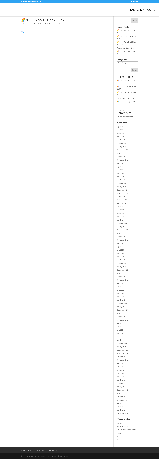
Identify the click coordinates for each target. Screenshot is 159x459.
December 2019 (122, 390)
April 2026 (120, 136)
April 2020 (120, 377)
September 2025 (122, 160)
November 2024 (122, 193)
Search (134, 70)
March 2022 (121, 300)
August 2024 (121, 203)
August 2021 (121, 323)
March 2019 (121, 410)
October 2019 (121, 397)
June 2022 (120, 290)
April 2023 (120, 257)
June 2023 (120, 250)
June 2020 (120, 370)
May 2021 (120, 333)
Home (119, 433)
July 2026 (120, 127)
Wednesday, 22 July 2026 (125, 48)
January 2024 (121, 226)
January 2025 (121, 187)
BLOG (149, 10)
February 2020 (122, 383)
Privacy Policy (26, 450)
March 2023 (121, 260)
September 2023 (122, 240)
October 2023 (121, 237)
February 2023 (122, 263)
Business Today (122, 426)
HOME (132, 10)
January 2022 (121, 307)
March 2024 (121, 220)
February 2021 (122, 343)
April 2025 (120, 176)
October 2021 (121, 317)
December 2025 (122, 150)
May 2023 (120, 253)
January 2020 (121, 387)
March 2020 (121, 380)
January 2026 (121, 146)
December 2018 (122, 413)
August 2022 (121, 283)
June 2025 (120, 170)
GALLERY (140, 10)
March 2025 (121, 180)
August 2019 (121, 403)
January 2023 (121, 267)
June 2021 (120, 330)
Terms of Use (39, 450)
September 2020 (122, 360)
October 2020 (121, 357)
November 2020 (122, 353)
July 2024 (120, 207)
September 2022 (122, 280)
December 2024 (122, 190)
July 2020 (120, 367)
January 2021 (121, 347)
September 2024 (122, 200)
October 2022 (121, 277)
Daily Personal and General (54, 24)
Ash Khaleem (27, 24)
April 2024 (120, 217)
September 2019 (122, 400)
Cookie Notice (51, 450)
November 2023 (122, 233)
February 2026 (122, 143)
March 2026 (121, 140)
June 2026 (120, 130)
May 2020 (120, 373)
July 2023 (120, 247)
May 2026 (120, 133)
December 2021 (122, 310)
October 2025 (121, 157)
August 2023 (121, 243)
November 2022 (122, 273)
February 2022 (122, 303)
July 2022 (120, 287)
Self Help (120, 440)
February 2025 (122, 183)
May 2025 (120, 173)
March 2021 (121, 340)
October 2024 (121, 196)
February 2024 (122, 223)
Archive (119, 423)
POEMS (119, 436)
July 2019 (120, 407)
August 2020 (121, 363)
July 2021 (120, 327)
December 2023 (122, 230)
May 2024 (120, 213)
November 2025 (122, 153)
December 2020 (122, 350)
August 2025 (121, 163)
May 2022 (120, 293)
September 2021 (122, 320)
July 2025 (120, 166)
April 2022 (120, 297)
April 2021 (120, 337)
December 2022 (122, 270)
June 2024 (120, 210)
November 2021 (122, 313)
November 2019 (122, 393)
